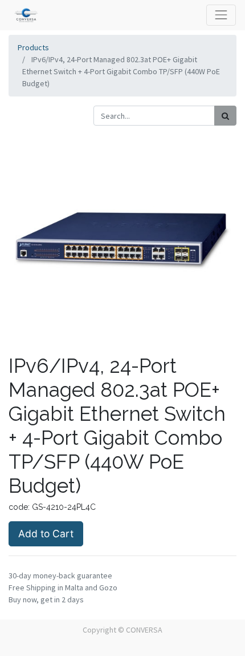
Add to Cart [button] (46, 534)
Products (33, 47)
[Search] (225, 116)
